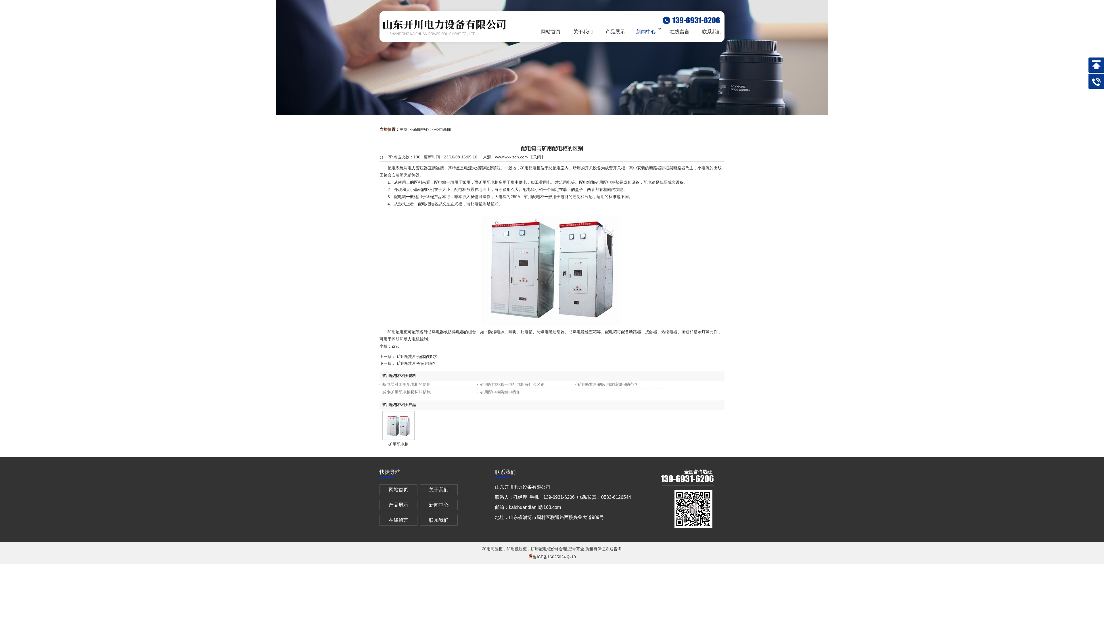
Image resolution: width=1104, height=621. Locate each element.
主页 (403, 129)
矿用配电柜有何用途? (416, 363)
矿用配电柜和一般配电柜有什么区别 (512, 384)
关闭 (537, 157)
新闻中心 (421, 129)
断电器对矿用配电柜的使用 (406, 384)
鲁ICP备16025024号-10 (554, 557)
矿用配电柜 (398, 444)
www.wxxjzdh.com (511, 157)
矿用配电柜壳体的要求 (417, 356)
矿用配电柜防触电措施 (500, 392)
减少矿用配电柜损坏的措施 (406, 392)
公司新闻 (443, 129)
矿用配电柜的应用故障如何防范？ (608, 384)
